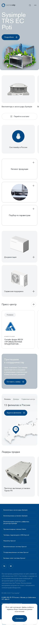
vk (11, 566)
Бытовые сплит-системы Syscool (14, 558)
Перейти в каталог (21, 116)
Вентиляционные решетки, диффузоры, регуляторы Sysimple (16, 522)
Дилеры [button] (16, 399)
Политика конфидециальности (12, 603)
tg (4, 566)
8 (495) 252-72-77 (7, 597)
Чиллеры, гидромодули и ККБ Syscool (16, 535)
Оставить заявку (13, 382)
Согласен (19, 618)
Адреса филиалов (14, 413)
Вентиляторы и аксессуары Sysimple (15, 510)
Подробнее (9, 37)
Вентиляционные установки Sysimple (15, 516)
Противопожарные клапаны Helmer (14, 529)
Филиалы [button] (7, 399)
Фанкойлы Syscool (9, 541)
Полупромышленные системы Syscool (15, 552)
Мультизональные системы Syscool (15, 546)
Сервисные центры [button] (28, 399)
